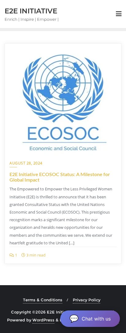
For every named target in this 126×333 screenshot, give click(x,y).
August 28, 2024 (26, 163)
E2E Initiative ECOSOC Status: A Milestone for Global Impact (59, 176)
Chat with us (90, 318)
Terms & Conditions (42, 299)
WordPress (43, 319)
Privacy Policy (86, 299)
